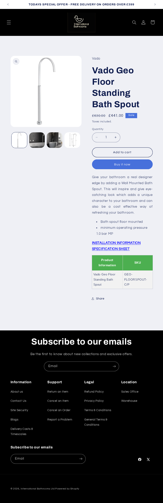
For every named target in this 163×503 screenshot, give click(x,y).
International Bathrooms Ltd (37, 489)
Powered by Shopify (67, 489)
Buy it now (122, 164)
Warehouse (129, 400)
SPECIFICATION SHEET (111, 249)
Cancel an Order (58, 410)
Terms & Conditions (97, 410)
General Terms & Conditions (95, 422)
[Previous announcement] (8, 4)
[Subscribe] (114, 366)
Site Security (19, 410)
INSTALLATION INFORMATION (116, 243)
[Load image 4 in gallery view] (72, 140)
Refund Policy (94, 391)
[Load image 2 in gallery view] (37, 140)
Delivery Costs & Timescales (22, 431)
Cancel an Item (58, 400)
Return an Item (57, 391)
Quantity (98, 129)
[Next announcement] (155, 4)
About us (17, 391)
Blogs (14, 419)
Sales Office (130, 391)
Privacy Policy (94, 400)
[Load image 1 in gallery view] (19, 140)
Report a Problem (59, 419)
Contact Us (18, 400)
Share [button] (100, 298)
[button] (8, 22)
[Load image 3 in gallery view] (54, 140)
